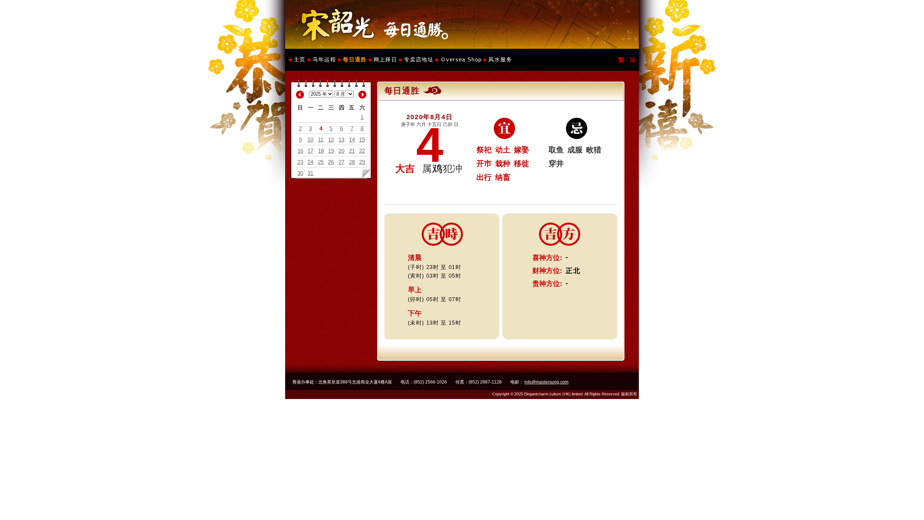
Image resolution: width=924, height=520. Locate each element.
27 (341, 162)
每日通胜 (354, 59)
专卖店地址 (418, 59)
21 (352, 151)
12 (331, 139)
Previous (300, 95)
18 (321, 151)
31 (310, 173)
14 (352, 139)
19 (331, 151)
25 (321, 162)
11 (320, 139)
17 (310, 151)
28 (352, 162)
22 (362, 151)
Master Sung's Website (462, 24)
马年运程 (324, 59)
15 (362, 139)
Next (362, 95)
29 (362, 162)
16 (300, 151)
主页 (300, 59)
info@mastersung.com (546, 382)
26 (331, 162)
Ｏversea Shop (460, 59)
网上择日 (385, 59)
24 (310, 162)
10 (310, 139)
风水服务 (500, 59)
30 (300, 173)
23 (300, 162)
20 (341, 151)
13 (341, 139)
